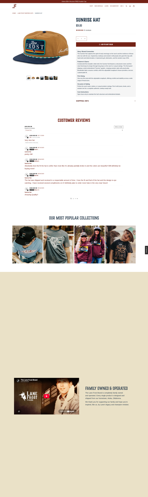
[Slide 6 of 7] (51, 78)
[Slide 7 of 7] (55, 78)
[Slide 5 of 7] (46, 78)
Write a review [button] (118, 127)
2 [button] (73, 198)
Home (14, 13)
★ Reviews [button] (146, 250)
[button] (75, 199)
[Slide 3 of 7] (38, 78)
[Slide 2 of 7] (33, 78)
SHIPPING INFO (82, 101)
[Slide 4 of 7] (42, 78)
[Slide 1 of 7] (29, 78)
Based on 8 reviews (30, 128)
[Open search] (126, 6)
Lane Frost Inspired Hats (25, 13)
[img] (33, 135)
